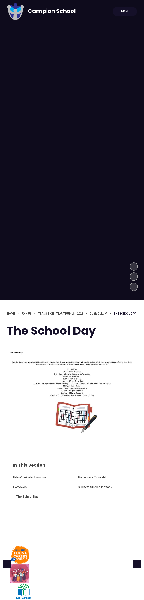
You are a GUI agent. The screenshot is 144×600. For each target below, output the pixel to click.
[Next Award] (137, 564)
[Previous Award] (7, 564)
